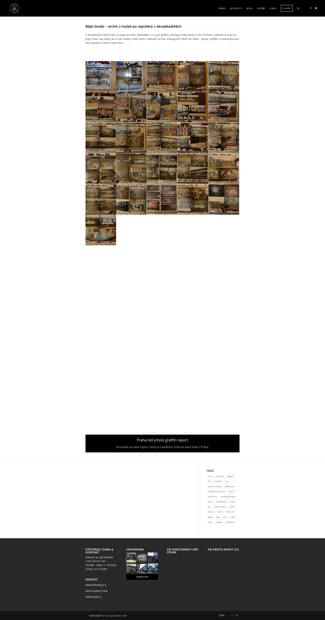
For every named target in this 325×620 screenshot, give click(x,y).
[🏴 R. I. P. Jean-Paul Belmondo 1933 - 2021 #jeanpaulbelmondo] (142, 557)
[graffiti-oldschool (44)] (131, 322)
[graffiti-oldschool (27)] (224, 199)
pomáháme (221, 501)
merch (232, 491)
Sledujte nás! (142, 576)
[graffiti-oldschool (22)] (224, 168)
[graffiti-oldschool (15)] (193, 138)
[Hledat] (298, 8)
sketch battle (220, 506)
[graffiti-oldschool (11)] (224, 107)
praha (232, 501)
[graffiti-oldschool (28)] (100, 230)
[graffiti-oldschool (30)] (162, 230)
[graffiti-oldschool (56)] (193, 384)
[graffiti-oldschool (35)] (162, 261)
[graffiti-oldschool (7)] (100, 107)
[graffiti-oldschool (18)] (131, 168)
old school (212, 496)
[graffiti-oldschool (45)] (162, 322)
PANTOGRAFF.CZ (96, 615)
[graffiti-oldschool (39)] (131, 291)
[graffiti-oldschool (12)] (100, 138)
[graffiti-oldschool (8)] (131, 107)
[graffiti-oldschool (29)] (131, 230)
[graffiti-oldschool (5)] (224, 384)
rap (209, 506)
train (225, 517)
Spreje (211, 511)
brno (210, 476)
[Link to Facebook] (310, 8)
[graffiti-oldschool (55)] (162, 384)
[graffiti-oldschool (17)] (100, 168)
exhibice (218, 481)
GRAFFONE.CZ (93, 596)
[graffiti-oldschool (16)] (224, 138)
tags (218, 517)
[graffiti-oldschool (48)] (100, 353)
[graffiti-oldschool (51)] (193, 353)
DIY (209, 481)
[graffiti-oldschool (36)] (193, 261)
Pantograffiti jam (228, 496)
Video (233, 517)
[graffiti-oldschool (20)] (162, 168)
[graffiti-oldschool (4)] (193, 76)
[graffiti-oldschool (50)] (162, 353)
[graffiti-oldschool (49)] (131, 353)
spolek (232, 506)
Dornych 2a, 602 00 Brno (99, 557)
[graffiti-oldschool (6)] (224, 76)
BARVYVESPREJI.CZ (95, 585)
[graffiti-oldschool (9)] (162, 107)
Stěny (210, 517)
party (210, 501)
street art (230, 511)
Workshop (230, 522)
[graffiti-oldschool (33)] (100, 261)
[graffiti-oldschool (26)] (193, 199)
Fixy (227, 481)
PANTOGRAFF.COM (96, 591)
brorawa (219, 476)
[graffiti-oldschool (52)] (224, 353)
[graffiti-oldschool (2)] (131, 76)
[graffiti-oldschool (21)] (193, 168)
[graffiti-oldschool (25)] (162, 199)
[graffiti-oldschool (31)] (193, 230)
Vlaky (210, 522)
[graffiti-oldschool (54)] (131, 384)
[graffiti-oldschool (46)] (193, 322)
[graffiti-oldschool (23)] (100, 199)
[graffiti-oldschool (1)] (100, 76)
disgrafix (230, 476)
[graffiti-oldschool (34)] (131, 261)
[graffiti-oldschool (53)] (100, 384)
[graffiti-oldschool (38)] (100, 291)
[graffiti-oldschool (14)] (162, 138)
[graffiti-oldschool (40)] (162, 291)
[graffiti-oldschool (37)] (224, 261)
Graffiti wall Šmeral (216, 491)
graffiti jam (230, 486)
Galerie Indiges (215, 486)
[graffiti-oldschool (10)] (193, 107)
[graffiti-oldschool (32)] (224, 230)
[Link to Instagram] (316, 8)
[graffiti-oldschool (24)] (131, 199)
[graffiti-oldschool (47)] (224, 322)
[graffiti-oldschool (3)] (162, 76)
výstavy (219, 522)
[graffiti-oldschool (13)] (131, 138)
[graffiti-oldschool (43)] (100, 322)
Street (220, 511)
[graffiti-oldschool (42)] (224, 291)
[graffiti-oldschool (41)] (193, 291)
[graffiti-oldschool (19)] (100, 415)
